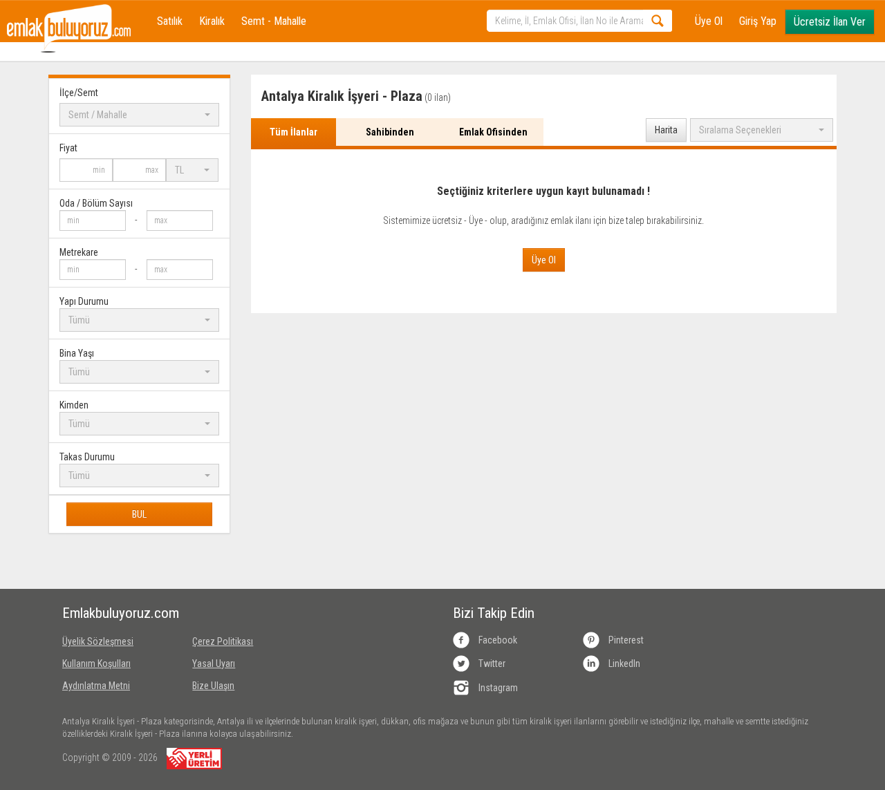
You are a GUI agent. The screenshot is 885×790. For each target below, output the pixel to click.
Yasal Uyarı (213, 663)
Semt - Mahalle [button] (273, 21)
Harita (666, 129)
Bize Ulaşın (213, 685)
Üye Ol (709, 21)
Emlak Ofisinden (493, 132)
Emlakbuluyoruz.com (116, 613)
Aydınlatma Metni (96, 685)
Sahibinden (390, 132)
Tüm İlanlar (293, 132)
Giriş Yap (757, 21)
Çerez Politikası (222, 641)
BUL (139, 514)
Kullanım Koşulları (96, 663)
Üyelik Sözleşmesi (97, 641)
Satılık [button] (170, 21)
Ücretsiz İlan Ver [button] (830, 21)
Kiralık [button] (212, 21)
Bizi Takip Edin (493, 613)
